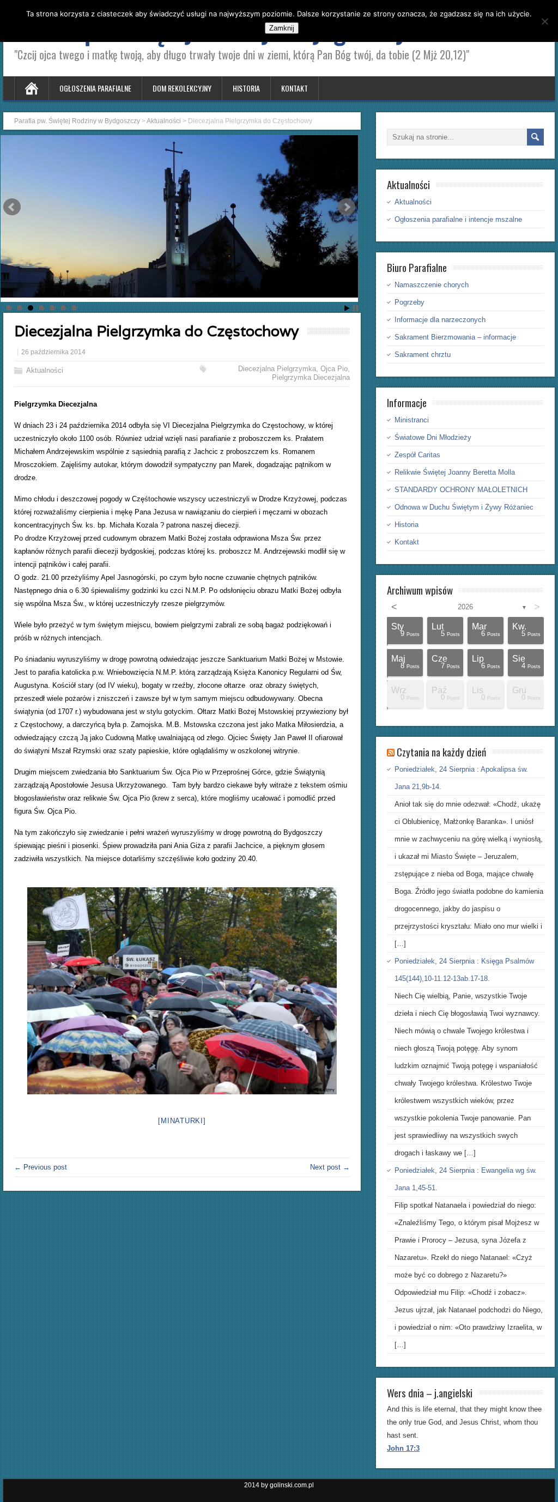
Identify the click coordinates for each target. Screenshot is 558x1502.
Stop (355, 308)
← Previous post (40, 1167)
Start (347, 308)
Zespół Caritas (417, 455)
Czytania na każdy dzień (441, 751)
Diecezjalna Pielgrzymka (277, 369)
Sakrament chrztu (423, 354)
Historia (246, 88)
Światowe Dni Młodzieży (433, 437)
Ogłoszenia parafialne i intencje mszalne (458, 219)
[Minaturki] (181, 1121)
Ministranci (412, 420)
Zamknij (281, 28)
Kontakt (294, 88)
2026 (465, 607)
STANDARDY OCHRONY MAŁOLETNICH (461, 490)
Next (346, 207)
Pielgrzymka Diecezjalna (311, 377)
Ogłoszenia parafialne (95, 88)
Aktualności (44, 370)
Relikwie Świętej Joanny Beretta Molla (455, 472)
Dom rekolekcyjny (182, 88)
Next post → (330, 1167)
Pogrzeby (409, 302)
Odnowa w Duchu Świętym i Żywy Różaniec (464, 507)
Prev (12, 207)
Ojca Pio (334, 369)
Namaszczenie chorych (432, 285)
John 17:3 (403, 1448)
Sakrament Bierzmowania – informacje (455, 337)
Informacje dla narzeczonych (440, 320)
